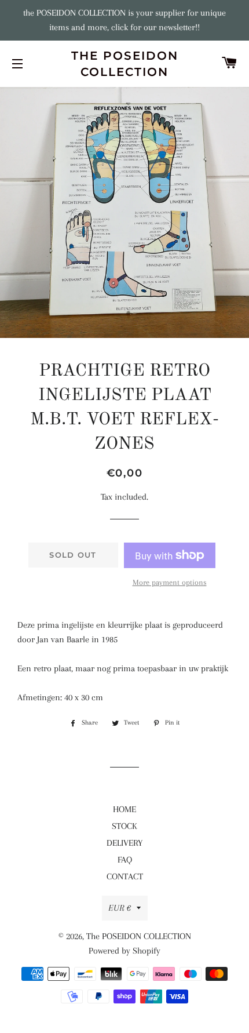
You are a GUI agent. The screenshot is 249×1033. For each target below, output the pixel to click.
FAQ (125, 859)
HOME (124, 809)
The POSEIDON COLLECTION (124, 64)
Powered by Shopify (124, 950)
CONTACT (125, 876)
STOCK (124, 826)
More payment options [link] (170, 582)
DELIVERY (124, 843)
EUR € (119, 908)
